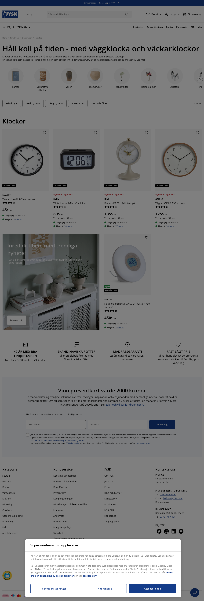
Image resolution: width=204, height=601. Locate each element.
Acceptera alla (152, 588)
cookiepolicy (90, 575)
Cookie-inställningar (54, 588)
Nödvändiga (105, 588)
